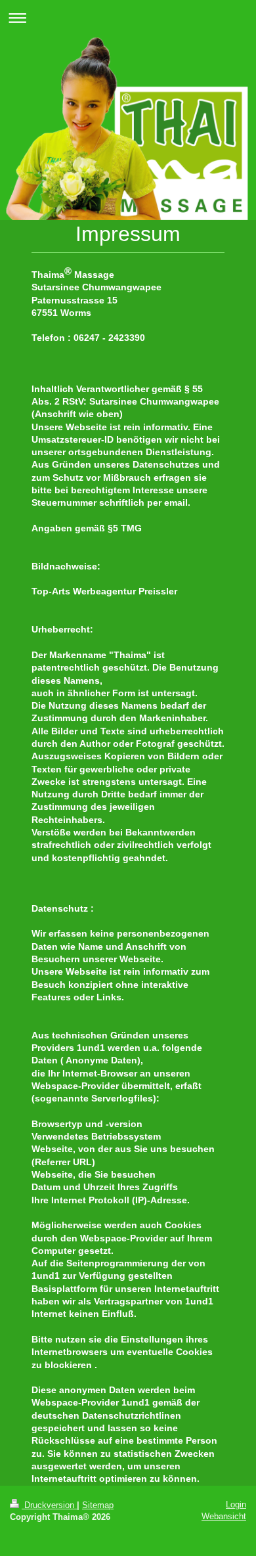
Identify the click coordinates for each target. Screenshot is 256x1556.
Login (236, 1504)
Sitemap (98, 1505)
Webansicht (224, 1516)
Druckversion (49, 1505)
